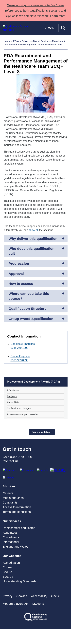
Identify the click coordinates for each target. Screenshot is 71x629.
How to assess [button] (21, 284)
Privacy (7, 596)
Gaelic (55, 596)
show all (33, 230)
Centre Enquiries (20, 356)
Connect (8, 567)
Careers (8, 493)
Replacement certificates (19, 528)
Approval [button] (16, 274)
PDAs (16, 41)
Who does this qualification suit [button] (31, 251)
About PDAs (13, 402)
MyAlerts (38, 603)
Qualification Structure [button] (27, 308)
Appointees (10, 532)
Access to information (17, 507)
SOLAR (8, 576)
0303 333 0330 (19, 360)
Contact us (10, 461)
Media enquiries (13, 498)
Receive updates (40, 432)
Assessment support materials (22, 414)
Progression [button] (19, 263)
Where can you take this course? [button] (29, 296)
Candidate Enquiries (23, 344)
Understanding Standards (19, 581)
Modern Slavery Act (15, 603)
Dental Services (41, 41)
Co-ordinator (11, 537)
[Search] (63, 28)
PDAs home (13, 390)
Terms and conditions (17, 512)
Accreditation (11, 562)
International (11, 542)
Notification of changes (19, 408)
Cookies (21, 596)
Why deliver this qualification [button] (33, 238)
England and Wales (15, 546)
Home (7, 41)
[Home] (20, 28)
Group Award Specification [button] (31, 319)
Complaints (10, 502)
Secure (7, 572)
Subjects (26, 41)
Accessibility (39, 596)
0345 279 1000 (19, 347)
